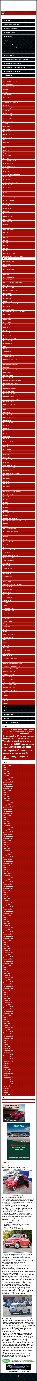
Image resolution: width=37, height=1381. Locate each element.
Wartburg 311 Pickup (9, 679)
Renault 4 (6, 507)
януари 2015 (7, 1052)
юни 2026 (6, 769)
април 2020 (6, 923)
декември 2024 (8, 807)
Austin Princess (7, 113)
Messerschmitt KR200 (9, 404)
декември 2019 (8, 932)
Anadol (5, 92)
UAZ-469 (5, 632)
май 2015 (6, 1044)
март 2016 (6, 1025)
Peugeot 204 (6, 481)
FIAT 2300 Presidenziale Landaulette (13, 256)
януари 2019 (7, 955)
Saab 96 (5, 544)
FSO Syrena (6, 306)
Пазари (17, 743)
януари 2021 (7, 905)
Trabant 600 (6, 613)
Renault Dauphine (8, 515)
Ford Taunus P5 (7, 298)
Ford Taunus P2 (7, 296)
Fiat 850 (5, 232)
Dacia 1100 (6, 211)
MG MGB (5, 407)
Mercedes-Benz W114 (9, 401)
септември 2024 (8, 813)
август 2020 (7, 915)
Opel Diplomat (7, 444)
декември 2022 (8, 857)
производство (12, 756)
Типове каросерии (9, 44)
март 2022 (6, 875)
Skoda (12, 738)
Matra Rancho (7, 372)
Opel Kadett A (7, 449)
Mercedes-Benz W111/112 (10, 396)
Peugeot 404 (6, 486)
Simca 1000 (6, 563)
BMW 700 (6, 150)
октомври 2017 (8, 986)
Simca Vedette (7, 579)
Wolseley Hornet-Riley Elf (10, 690)
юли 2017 (6, 992)
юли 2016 (6, 1017)
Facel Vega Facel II (8, 229)
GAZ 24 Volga (7, 322)
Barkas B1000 (7, 126)
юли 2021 (6, 892)
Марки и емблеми (9, 55)
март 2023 (6, 850)
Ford (21, 732)
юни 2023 (6, 844)
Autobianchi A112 (8, 121)
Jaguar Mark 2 (7, 354)
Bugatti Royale (7, 158)
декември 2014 (8, 1055)
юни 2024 (6, 819)
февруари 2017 (8, 1002)
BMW (15, 729)
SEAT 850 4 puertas (8, 560)
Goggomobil (6, 333)
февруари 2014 (8, 1073)
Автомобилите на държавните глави (14, 67)
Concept (31, 730)
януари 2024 (7, 830)
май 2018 (6, 971)
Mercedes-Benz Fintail (9, 393)
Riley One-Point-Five (9, 542)
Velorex (5, 642)
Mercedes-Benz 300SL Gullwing (12, 380)
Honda (25, 731)
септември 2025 (8, 788)
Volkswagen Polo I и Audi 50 (11, 669)
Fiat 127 (5, 243)
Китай (10, 744)
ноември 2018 (7, 959)
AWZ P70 (5, 124)
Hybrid (29, 732)
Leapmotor (17, 734)
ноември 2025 (7, 784)
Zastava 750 (6, 695)
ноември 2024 (7, 809)
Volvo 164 (6, 648)
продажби (22, 753)
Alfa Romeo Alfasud (8, 79)
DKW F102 (6, 224)
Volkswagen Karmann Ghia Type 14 (12, 663)
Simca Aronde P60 (8, 573)
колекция (27, 750)
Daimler (4, 731)
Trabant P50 (6, 618)
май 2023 (6, 846)
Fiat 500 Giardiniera (8, 261)
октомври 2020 (8, 911)
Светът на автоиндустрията (12, 24)
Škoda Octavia (7, 592)
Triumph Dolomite (8, 621)
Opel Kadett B (7, 452)
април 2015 (6, 1046)
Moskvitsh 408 (7, 420)
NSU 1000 (6, 428)
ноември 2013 (7, 1080)
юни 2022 (6, 869)
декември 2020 (8, 907)
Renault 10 (6, 502)
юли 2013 (6, 1088)
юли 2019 (6, 942)
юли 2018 (6, 967)
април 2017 (6, 998)
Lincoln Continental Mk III (10, 370)
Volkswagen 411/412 (9, 674)
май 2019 (6, 946)
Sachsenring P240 (8, 552)
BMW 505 (6, 147)
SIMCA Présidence (8, 576)
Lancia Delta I (7, 362)
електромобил (20, 746)
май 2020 (6, 921)
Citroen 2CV (6, 179)
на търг (14, 753)
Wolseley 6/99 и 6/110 (9, 687)
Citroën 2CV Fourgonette (10, 182)
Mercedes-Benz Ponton (9, 388)
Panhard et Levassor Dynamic (11, 473)
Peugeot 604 (6, 489)
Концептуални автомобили (12, 707)
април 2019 (6, 948)
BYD (19, 729)
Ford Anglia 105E (8, 266)
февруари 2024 (8, 828)
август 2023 (7, 840)
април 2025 (6, 798)
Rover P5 (5, 536)
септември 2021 (8, 888)
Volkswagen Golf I (8, 655)
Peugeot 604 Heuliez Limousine (12, 491)
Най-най (6, 718)
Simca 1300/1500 (8, 568)
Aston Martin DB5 (8, 94)
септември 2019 (8, 938)
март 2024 (6, 825)
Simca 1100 (6, 565)
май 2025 (6, 796)
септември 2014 (8, 1061)
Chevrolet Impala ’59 (9, 169)
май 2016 (6, 1021)
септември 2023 (8, 838)
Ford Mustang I (7, 293)
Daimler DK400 (7, 219)
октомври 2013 (8, 1082)
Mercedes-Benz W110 (9, 391)
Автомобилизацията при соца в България (16, 59)
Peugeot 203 (6, 478)
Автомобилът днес (9, 32)
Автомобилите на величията (12, 63)
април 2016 (6, 1023)
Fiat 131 (5, 251)
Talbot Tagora (7, 600)
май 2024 (6, 821)
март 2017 (6, 1000)
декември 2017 (8, 982)
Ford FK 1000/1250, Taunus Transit (12, 282)
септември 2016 (8, 1013)
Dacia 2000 (6, 214)
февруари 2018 (8, 977)
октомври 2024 (8, 811)
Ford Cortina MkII (8, 280)
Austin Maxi (6, 110)
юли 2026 (6, 767)
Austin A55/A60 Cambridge (10, 102)
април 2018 (6, 973)
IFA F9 (5, 348)
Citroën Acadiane (8, 184)
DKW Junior (6, 227)
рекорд (25, 756)
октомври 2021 (8, 886)
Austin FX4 (6, 105)
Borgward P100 (7, 155)
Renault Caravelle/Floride (10, 513)
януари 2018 (7, 980)
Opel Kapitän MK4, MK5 (9, 465)
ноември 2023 (7, 834)
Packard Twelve (7, 470)
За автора (7, 20)
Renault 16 (6, 523)
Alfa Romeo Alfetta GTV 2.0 (10, 81)
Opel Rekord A (7, 454)
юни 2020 (6, 919)
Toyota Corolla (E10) (8, 608)
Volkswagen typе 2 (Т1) (9, 671)
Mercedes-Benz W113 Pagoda (11, 399)
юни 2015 (6, 1042)
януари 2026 (7, 780)
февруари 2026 (8, 778)
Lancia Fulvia (7, 367)
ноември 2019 (7, 934)
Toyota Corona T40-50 (9, 610)
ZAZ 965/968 (6, 692)
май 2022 (6, 871)
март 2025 (6, 800)
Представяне (8, 36)
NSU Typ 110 (6, 436)
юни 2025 (6, 794)
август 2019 (7, 940)
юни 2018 (6, 969)
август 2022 (7, 865)
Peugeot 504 (6, 497)
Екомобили (7, 52)
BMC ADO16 (6, 134)
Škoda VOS (6, 595)
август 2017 (7, 990)
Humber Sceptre (7, 343)
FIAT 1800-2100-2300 (9, 253)
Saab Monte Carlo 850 (9, 550)
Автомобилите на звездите (12, 71)
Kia (12, 734)
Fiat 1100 (5, 235)
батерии (31, 744)
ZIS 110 (5, 698)
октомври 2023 (8, 836)
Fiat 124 (5, 237)
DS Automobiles (11, 731)
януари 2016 (7, 1030)
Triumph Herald (7, 624)
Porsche (29, 736)
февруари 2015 (8, 1050)
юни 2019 (6, 944)
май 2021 (6, 896)
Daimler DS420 (7, 221)
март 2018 (6, 975)
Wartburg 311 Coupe (9, 677)
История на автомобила (11, 28)
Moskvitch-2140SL (8, 423)
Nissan (10, 736)
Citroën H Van (7, 176)
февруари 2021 (8, 903)
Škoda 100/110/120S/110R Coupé (12, 584)
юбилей (5, 758)
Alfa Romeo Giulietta (8, 87)
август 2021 (7, 890)
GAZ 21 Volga (7, 317)
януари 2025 (7, 805)
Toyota (11, 741)
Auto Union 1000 (7, 116)
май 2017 (6, 996)
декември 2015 (8, 1032)
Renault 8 (6, 526)
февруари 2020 (8, 928)
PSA (33, 736)
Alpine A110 (6, 89)
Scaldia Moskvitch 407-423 (10, 555)
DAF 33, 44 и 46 (7, 216)
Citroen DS (6, 195)
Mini (4, 409)
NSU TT (5, 433)
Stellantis (20, 738)
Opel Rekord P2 (7, 460)
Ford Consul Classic (8, 269)
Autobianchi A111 (8, 118)
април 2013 (6, 1094)
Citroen (24, 730)
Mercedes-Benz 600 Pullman (11, 383)
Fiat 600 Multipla (7, 264)
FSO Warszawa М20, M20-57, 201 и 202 (14, 311)
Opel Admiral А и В (8, 462)
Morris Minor (6, 412)
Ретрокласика (8, 75)
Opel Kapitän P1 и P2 (9, 468)
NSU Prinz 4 (6, 431)
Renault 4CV (6, 510)
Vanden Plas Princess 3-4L (10, 634)
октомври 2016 (8, 1011)
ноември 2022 (7, 859)
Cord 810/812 (7, 208)
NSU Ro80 (6, 425)
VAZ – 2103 (6, 640)
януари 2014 (7, 1075)
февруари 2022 (8, 878)
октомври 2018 (8, 961)
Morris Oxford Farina (8, 415)
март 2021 (6, 900)
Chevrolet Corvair (8, 163)
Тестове (6, 40)
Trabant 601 (6, 616)
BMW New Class (7, 137)
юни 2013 (6, 1090)
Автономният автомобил (11, 48)
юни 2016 (6, 1019)
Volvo (30, 741)
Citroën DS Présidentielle (10, 198)
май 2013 (6, 1092)
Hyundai (5, 734)
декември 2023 (8, 832)
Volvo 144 (6, 645)
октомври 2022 (8, 861)
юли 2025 (6, 792)
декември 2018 (8, 957)
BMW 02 (5, 139)
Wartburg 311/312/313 (9, 682)
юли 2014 (6, 1063)
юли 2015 (6, 1040)
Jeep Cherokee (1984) (9, 356)
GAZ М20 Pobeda (8, 330)
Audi (11, 730)
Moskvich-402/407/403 (9, 417)
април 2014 (6, 1069)
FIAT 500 (5, 259)
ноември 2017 (7, 984)
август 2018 (7, 965)
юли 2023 (6, 842)
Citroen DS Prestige (8, 200)
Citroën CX (6, 192)
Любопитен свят (8, 714)
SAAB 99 (5, 547)
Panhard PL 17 (7, 476)
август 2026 (7, 765)
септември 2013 (8, 1084)
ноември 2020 (7, 909)
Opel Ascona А (7, 438)
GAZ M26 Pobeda (8, 327)
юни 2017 (6, 994)
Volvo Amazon (7, 653)
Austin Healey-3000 (8, 108)
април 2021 (6, 898)
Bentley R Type (7, 132)
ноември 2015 (7, 1034)
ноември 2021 (7, 884)
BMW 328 (6, 142)
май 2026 (6, 771)
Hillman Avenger (7, 335)
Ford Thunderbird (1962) (10, 290)
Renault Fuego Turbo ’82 (10, 518)
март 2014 (6, 1071)
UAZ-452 (5, 629)
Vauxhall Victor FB (8, 637)
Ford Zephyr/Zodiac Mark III (10, 304)
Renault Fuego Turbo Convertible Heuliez (14, 520)
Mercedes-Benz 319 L (9, 386)
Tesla (5, 741)
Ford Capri (6, 274)
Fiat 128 (5, 245)
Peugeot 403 (6, 483)
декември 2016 (8, 1007)
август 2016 (7, 1015)
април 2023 (6, 848)
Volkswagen (21, 741)
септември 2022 (8, 863)
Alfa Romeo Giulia (8, 84)
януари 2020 (7, 930)
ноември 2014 (7, 1057)
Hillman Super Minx (8, 341)
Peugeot (22, 736)
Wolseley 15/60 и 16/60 (9, 685)
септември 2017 (8, 988)
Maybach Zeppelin (8, 375)
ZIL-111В (5, 700)
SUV (27, 738)
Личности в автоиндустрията (12, 711)
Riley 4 (5, 539)
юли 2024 (6, 817)
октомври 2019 (8, 936)
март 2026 (6, 776)
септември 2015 (8, 1038)
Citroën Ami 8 (7, 190)
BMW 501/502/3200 (8, 145)
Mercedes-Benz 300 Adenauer (11, 378)
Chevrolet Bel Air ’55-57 (9, 161)
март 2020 (6, 925)
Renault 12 (6, 505)
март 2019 (6, 950)
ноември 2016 (7, 1009)
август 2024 (7, 815)
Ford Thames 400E (8, 288)
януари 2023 (7, 855)
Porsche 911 (6, 499)
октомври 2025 (8, 786)
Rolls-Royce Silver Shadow (10, 531)
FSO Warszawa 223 (8, 309)
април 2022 (6, 873)
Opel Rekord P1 (7, 457)
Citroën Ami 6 (7, 187)
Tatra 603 (5, 603)
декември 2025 (8, 782)
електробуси (6, 747)
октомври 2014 (8, 1059)
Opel (15, 736)
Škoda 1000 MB (7, 587)
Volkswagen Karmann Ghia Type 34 (12, 666)
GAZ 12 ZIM (6, 314)
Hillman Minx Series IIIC (9, 338)
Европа (5, 744)
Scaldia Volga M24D (8, 558)
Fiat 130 (5, 248)
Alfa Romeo (5, 729)
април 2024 (6, 823)
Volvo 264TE (6, 650)
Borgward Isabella (8, 153)
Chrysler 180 (6, 171)
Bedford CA (6, 129)
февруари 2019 (8, 952)
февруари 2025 (8, 803)
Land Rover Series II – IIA (10, 359)
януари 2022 (7, 880)
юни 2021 (6, 894)
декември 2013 (8, 1077)
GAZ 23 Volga (7, 319)
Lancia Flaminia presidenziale (11, 364)
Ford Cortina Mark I (8, 277)
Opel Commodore (8, 441)
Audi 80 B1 (6, 97)
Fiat (17, 731)
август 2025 (7, 790)
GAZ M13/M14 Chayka (9, 325)
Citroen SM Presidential (9, 206)
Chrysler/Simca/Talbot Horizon (11, 174)
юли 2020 (6, 917)
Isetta (4, 346)
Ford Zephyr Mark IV (8, 301)
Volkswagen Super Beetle (10, 658)
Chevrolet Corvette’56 (9, 166)
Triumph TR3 (6, 626)
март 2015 (6, 1048)
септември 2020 (8, 913)
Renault (5, 739)
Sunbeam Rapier (8, 597)
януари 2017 (7, 1005)
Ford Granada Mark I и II (9, 285)
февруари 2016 (8, 1027)
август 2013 (7, 1086)
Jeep (9, 734)
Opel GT (5, 446)
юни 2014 (6, 1065)
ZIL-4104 (5, 703)
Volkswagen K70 (7, 661)
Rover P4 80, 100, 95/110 (10, 534)
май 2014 (6, 1067)
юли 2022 (6, 867)
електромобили (13, 750)
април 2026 (6, 773)
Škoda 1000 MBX (8, 589)
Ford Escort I (6, 272)
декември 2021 (8, 882)
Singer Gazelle (7, 581)
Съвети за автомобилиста (11, 722)
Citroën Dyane (7, 203)
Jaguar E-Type (7, 351)
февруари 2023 (8, 853)
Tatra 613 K (6, 605)
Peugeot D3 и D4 (8, 494)
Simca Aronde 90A (8, 571)
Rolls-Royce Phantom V (9, 528)
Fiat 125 (5, 240)
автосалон (25, 744)
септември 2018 (8, 963)
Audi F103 (6, 100)
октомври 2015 (8, 1036)
